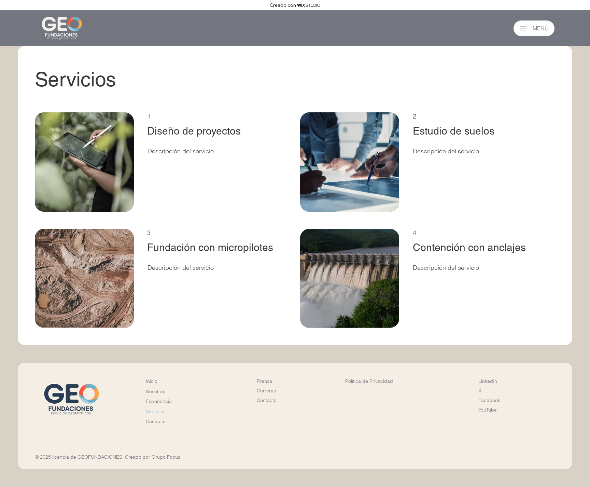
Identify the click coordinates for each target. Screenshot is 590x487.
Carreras (266, 391)
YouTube (487, 410)
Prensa (264, 381)
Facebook (489, 400)
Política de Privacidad (369, 381)
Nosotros (155, 391)
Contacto (156, 421)
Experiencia (159, 401)
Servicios (156, 411)
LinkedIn (487, 381)
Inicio (151, 381)
